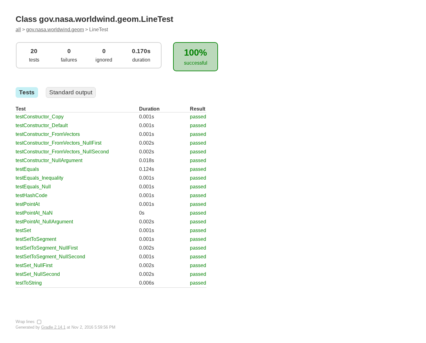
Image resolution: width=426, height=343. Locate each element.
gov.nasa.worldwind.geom (55, 29)
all (18, 29)
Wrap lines (26, 321)
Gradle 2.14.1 (53, 327)
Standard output (70, 92)
